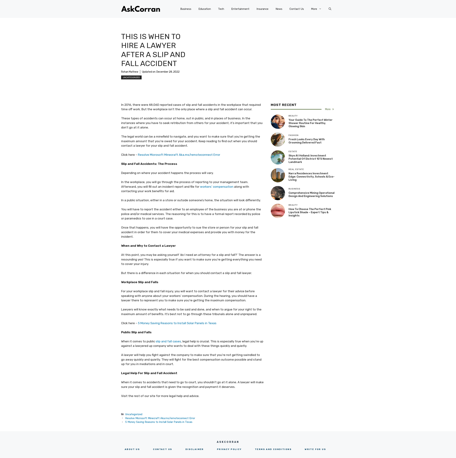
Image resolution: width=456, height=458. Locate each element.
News (279, 9)
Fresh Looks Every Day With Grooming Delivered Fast (307, 141)
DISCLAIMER (194, 449)
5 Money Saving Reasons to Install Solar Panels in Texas (177, 323)
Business (185, 9)
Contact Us (296, 9)
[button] (330, 9)
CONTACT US (162, 449)
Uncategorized (131, 77)
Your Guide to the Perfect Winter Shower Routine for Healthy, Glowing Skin (311, 123)
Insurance (262, 9)
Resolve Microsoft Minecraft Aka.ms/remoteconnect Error (179, 154)
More (314, 9)
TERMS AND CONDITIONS (273, 449)
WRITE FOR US (315, 449)
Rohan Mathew (129, 71)
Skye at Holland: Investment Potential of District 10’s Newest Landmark (311, 159)
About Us (132, 449)
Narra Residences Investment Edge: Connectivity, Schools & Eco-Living (312, 176)
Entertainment (240, 9)
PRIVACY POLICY (229, 449)
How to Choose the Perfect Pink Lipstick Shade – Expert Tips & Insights (310, 212)
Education (204, 9)
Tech (221, 9)
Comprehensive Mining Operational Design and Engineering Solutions (312, 194)
